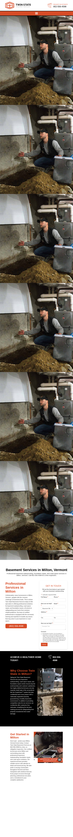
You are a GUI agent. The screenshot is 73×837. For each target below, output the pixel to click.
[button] (36, 13)
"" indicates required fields (48, 595)
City (42, 617)
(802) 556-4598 (16, 626)
